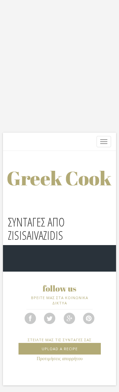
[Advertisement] (59, 66)
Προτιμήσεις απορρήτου (60, 358)
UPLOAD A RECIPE (60, 348)
